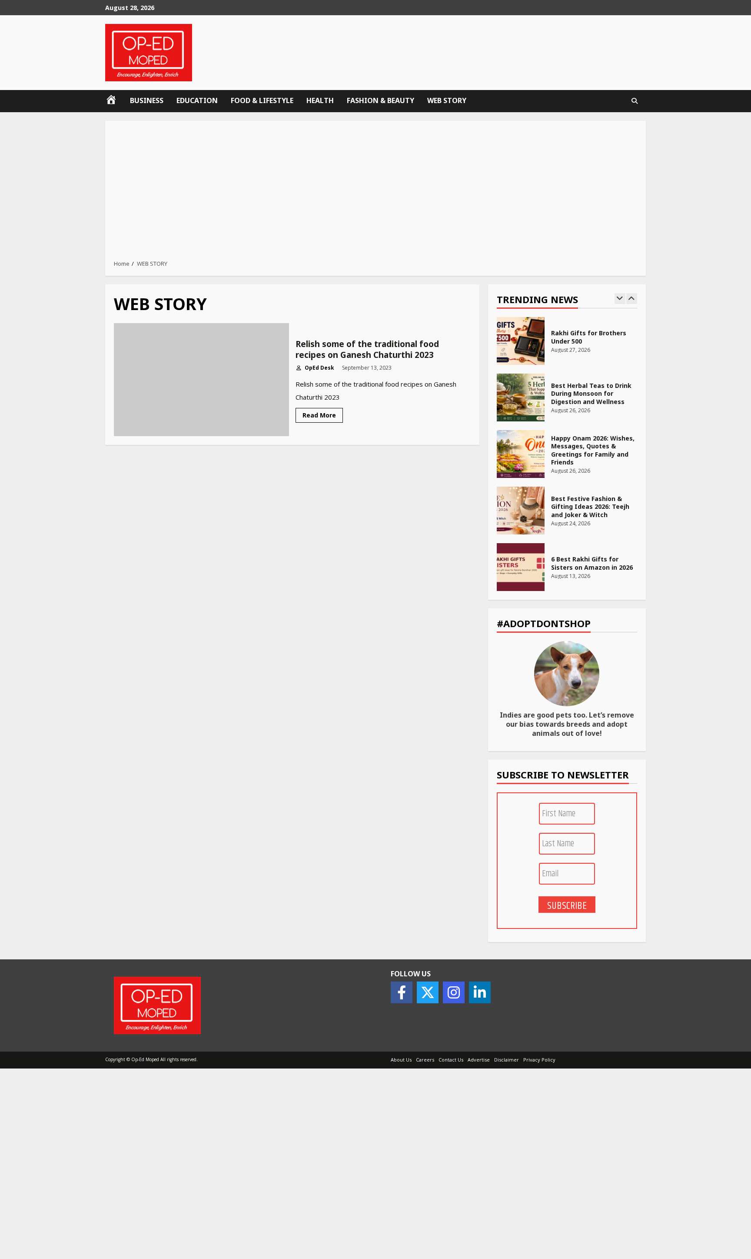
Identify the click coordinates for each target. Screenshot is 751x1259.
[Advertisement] (375, 193)
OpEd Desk (318, 367)
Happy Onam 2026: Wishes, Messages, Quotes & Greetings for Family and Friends (521, 454)
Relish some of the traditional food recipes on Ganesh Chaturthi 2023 (201, 379)
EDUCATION (197, 100)
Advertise (479, 1059)
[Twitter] (428, 992)
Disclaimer (506, 1059)
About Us (401, 1059)
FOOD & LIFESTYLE (262, 100)
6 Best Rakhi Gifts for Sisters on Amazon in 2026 (521, 567)
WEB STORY (446, 100)
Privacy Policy (539, 1059)
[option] (567, 345)
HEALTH (320, 100)
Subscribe (567, 905)
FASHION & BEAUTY (380, 100)
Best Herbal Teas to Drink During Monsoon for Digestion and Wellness (521, 397)
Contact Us (451, 1059)
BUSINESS (146, 100)
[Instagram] (454, 992)
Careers (425, 1059)
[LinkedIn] (480, 992)
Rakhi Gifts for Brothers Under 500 (521, 341)
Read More (319, 415)
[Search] (634, 101)
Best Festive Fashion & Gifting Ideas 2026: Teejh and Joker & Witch (521, 510)
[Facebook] (401, 992)
